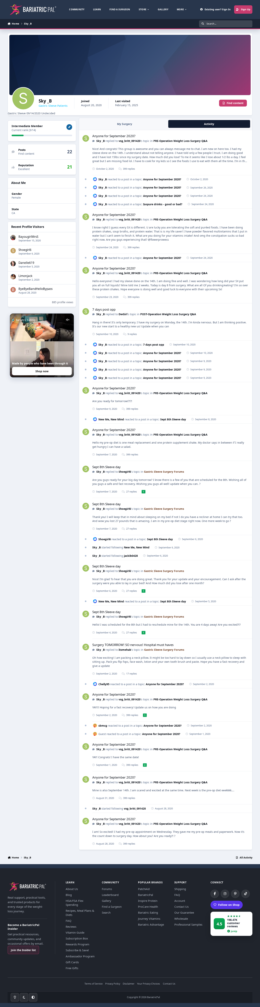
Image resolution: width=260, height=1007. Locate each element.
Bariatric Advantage (151, 924)
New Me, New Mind (111, 419)
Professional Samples (188, 924)
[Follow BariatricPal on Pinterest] (235, 894)
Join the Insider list (23, 950)
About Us (72, 889)
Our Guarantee (184, 912)
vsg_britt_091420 (129, 141)
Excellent (24, 169)
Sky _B (100, 141)
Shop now (42, 371)
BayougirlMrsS (28, 237)
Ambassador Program (80, 956)
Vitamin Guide (75, 932)
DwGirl (123, 314)
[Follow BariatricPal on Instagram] (225, 894)
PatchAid (144, 889)
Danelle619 (26, 263)
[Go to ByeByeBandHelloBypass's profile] (13, 289)
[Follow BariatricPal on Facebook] (215, 894)
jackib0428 (131, 556)
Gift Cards (72, 962)
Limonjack (25, 276)
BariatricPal (145, 895)
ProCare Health (148, 906)
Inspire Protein (147, 901)
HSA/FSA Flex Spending (74, 903)
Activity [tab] (209, 124)
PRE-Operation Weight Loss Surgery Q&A (180, 141)
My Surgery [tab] (124, 124)
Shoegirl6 (24, 250)
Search (106, 912)
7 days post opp (104, 309)
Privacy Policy (112, 983)
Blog (69, 895)
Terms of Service (94, 983)
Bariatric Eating (148, 912)
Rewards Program (77, 944)
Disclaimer (128, 983)
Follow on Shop (229, 905)
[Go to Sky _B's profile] (85, 138)
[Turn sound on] (67, 320)
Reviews (71, 926)
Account (179, 901)
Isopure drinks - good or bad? (162, 204)
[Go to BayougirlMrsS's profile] (13, 237)
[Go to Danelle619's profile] (13, 263)
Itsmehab (125, 649)
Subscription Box (77, 938)
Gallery (106, 901)
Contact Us (181, 906)
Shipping (180, 889)
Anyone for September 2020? (113, 136)
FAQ (68, 921)
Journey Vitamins (149, 918)
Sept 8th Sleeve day (173, 419)
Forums (107, 889)
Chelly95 (104, 684)
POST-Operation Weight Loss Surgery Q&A (168, 314)
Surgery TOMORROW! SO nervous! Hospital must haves (133, 645)
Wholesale (181, 918)
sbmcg (102, 725)
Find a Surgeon (112, 906)
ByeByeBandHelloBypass (35, 289)
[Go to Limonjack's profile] (13, 276)
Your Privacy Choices (148, 983)
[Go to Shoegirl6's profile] (13, 250)
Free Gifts (72, 968)
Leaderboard (110, 895)
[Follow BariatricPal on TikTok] (245, 894)
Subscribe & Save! (77, 950)
